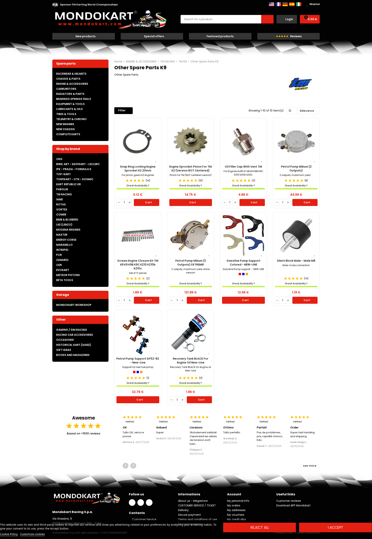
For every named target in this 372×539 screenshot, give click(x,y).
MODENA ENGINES (68, 230)
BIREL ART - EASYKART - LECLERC (78, 164)
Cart (148, 202)
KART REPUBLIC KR (68, 184)
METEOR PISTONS (68, 275)
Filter (122, 110)
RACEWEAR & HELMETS (71, 74)
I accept (335, 527)
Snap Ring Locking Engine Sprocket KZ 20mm (138, 168)
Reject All (260, 527)
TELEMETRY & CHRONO (71, 119)
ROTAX (61, 204)
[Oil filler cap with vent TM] (243, 141)
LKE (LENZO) (64, 225)
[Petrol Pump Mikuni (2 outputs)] (296, 141)
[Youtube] (149, 502)
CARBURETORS (66, 89)
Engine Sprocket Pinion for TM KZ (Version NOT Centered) (190, 168)
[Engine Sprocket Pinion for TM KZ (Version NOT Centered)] (190, 141)
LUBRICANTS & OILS (69, 109)
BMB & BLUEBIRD (67, 219)
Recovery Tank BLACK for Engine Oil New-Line (190, 360)
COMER (61, 214)
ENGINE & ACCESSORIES (72, 84)
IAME (59, 199)
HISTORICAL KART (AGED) (73, 345)
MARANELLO (64, 245)
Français (278, 4)
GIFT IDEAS (63, 350)
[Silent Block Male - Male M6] (296, 235)
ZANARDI (62, 260)
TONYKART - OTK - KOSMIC (74, 179)
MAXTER (61, 235)
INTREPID (62, 250)
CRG (59, 159)
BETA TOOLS (64, 280)
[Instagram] (140, 502)
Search (267, 19)
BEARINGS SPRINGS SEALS (73, 99)
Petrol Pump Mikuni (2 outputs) (296, 168)
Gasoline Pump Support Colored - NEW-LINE (243, 262)
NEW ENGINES (65, 124)
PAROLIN (62, 189)
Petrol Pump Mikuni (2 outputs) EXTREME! (190, 262)
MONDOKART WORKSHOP (73, 305)
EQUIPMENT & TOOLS (70, 104)
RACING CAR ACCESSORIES (74, 335)
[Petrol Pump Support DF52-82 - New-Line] (137, 333)
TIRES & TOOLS (66, 114)
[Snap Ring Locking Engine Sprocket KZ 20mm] (137, 141)
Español (291, 4)
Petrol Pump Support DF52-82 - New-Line (137, 360)
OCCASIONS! (65, 340)
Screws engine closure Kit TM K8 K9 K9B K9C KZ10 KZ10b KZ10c (137, 264)
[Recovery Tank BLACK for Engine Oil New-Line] (190, 333)
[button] (89, 5)
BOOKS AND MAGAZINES (73, 355)
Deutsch (285, 4)
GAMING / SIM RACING (71, 330)
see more (310, 466)
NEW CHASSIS (65, 129)
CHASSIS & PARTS (68, 79)
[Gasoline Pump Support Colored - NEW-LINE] (243, 235)
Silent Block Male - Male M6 (296, 261)
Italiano (298, 4)
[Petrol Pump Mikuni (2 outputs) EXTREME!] (190, 235)
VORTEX (61, 209)
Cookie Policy (9, 534)
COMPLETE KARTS (68, 134)
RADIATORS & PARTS (70, 94)
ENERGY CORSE (66, 240)
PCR (59, 255)
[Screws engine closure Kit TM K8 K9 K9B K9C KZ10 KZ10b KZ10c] (137, 235)
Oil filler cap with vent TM (243, 167)
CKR (59, 265)
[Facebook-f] (132, 502)
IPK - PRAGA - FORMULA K (73, 169)
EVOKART (62, 270)
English (271, 4)
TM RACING (64, 194)
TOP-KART (63, 174)
